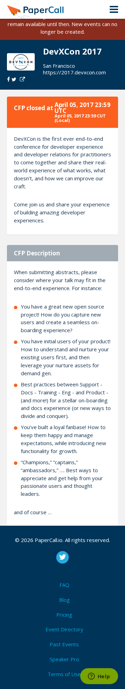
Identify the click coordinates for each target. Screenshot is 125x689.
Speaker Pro (64, 659)
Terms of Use (64, 674)
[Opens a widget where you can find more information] (99, 677)
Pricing (64, 614)
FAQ (64, 584)
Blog (64, 599)
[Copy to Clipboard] (22, 79)
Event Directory (64, 629)
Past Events (64, 644)
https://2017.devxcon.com (74, 72)
